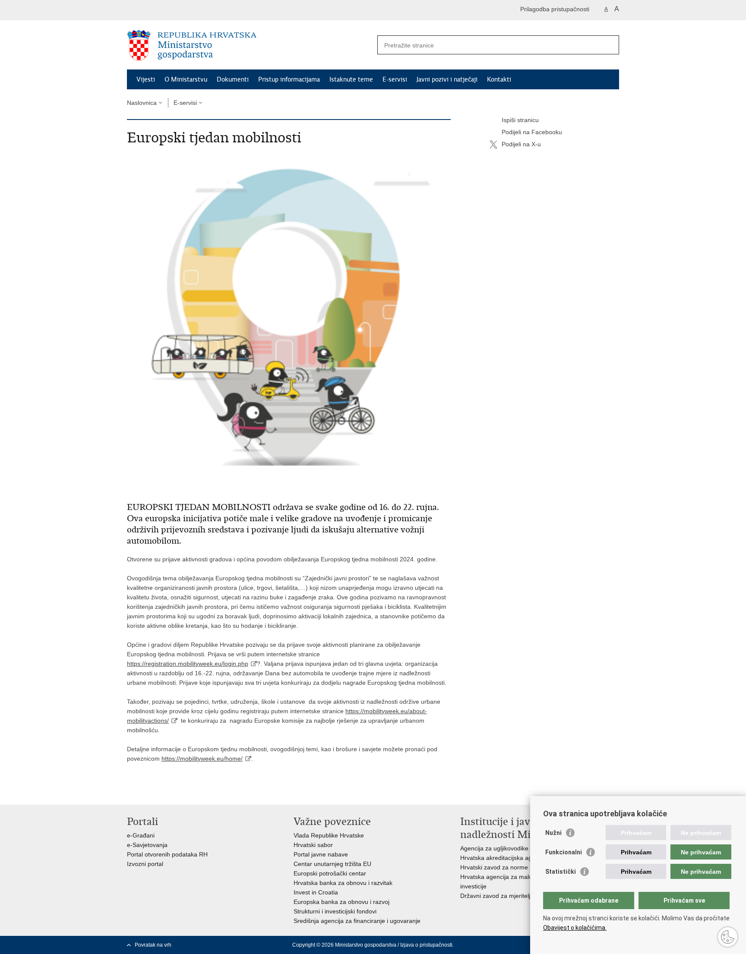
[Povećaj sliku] (289, 322)
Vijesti (145, 79)
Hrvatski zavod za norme (494, 867)
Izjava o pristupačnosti (426, 945)
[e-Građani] (164, 10)
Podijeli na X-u (521, 144)
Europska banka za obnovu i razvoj (341, 901)
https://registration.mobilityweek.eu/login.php (187, 663)
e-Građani (141, 835)
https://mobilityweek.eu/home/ (202, 758)
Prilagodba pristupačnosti (554, 9)
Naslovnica (142, 102)
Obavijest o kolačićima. (575, 927)
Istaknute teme (351, 79)
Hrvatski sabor (313, 844)
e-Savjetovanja (147, 844)
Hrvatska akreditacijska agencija (504, 857)
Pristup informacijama (289, 79)
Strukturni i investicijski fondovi (335, 911)
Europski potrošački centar (330, 873)
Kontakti (499, 79)
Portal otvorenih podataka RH (167, 854)
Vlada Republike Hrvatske (329, 835)
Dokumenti (233, 79)
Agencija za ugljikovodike (494, 848)
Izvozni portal (145, 863)
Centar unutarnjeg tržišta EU (332, 863)
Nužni (553, 832)
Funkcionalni (563, 852)
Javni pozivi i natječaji (447, 79)
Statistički (560, 871)
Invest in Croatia (316, 892)
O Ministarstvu (185, 79)
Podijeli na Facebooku (532, 132)
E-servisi (394, 79)
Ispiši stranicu (520, 119)
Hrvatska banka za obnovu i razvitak (343, 882)
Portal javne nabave (321, 854)
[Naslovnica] (250, 45)
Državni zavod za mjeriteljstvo (500, 895)
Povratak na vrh (153, 945)
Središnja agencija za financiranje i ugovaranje (357, 920)
